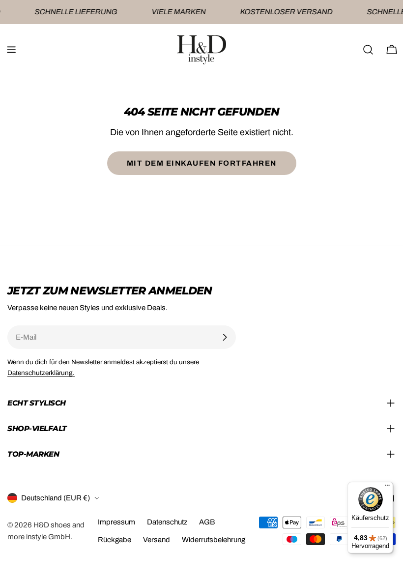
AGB (207, 522)
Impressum (116, 522)
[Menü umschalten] (11, 49)
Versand (156, 540)
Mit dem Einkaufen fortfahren (202, 163)
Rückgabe (114, 540)
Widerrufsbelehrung (213, 540)
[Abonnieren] (224, 337)
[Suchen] (368, 49)
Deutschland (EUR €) (55, 498)
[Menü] (387, 487)
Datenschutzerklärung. (41, 373)
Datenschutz (167, 522)
